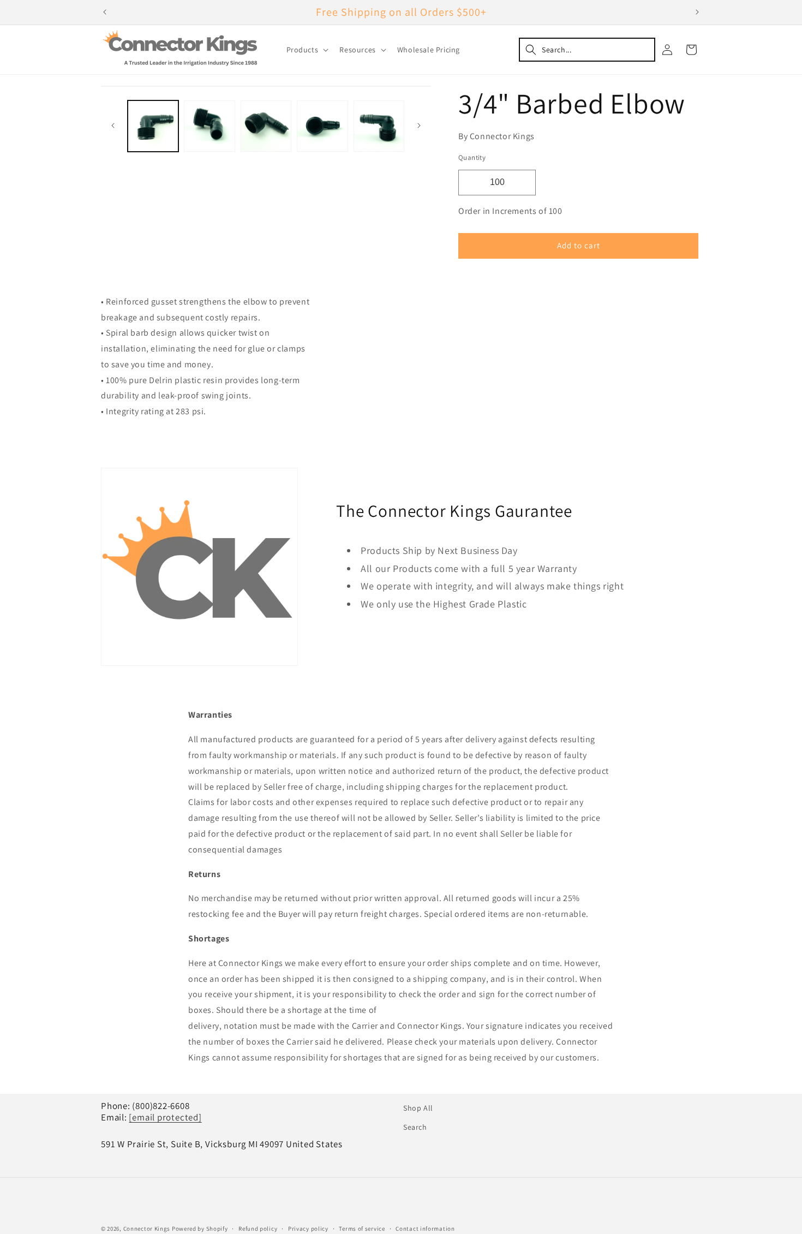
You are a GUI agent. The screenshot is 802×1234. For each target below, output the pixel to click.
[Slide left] (113, 126)
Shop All (418, 1108)
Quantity (472, 157)
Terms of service (362, 1228)
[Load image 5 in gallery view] (379, 125)
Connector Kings (147, 1228)
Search (415, 1127)
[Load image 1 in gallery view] (153, 125)
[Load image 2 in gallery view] (209, 125)
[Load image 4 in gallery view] (322, 125)
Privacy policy (308, 1228)
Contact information (425, 1228)
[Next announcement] (697, 12)
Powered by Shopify (200, 1228)
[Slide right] (419, 126)
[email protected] (165, 1117)
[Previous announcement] (105, 12)
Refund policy (257, 1228)
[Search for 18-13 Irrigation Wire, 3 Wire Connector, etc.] (587, 50)
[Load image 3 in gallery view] (266, 125)
